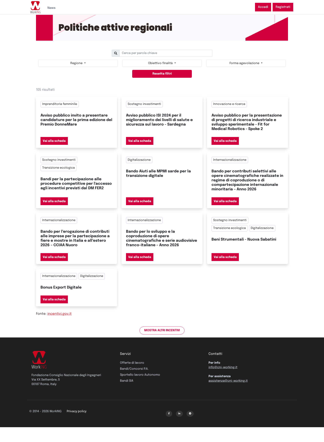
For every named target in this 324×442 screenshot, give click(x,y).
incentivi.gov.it (59, 314)
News (51, 8)
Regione (76, 63)
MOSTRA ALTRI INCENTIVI (162, 330)
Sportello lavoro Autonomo (140, 374)
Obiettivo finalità (160, 63)
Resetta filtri (162, 73)
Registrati (283, 7)
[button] (169, 414)
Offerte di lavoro (132, 362)
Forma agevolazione (245, 63)
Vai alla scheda (54, 141)
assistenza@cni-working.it (228, 380)
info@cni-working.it (222, 367)
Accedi (263, 7)
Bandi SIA (126, 380)
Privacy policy (76, 411)
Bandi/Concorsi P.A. (134, 368)
